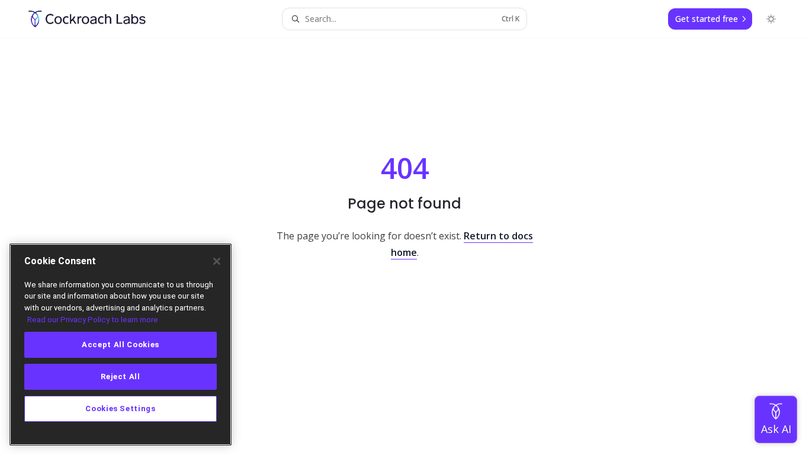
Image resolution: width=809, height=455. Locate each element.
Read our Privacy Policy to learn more (92, 319)
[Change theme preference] (771, 18)
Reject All (120, 376)
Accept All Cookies (120, 344)
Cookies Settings (120, 408)
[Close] (217, 261)
